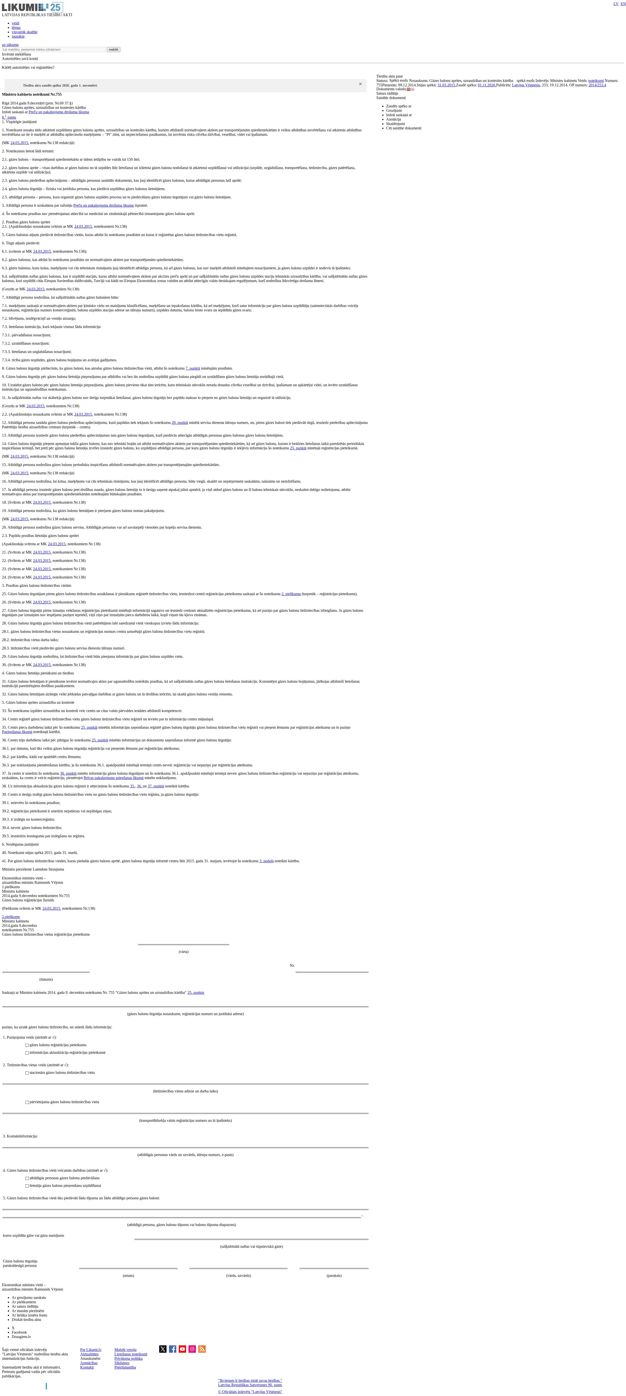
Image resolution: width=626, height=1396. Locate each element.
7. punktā (193, 368)
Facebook (19, 1332)
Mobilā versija (125, 1350)
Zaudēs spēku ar (398, 106)
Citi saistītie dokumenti (403, 128)
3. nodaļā (266, 861)
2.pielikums (11, 917)
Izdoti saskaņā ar (399, 115)
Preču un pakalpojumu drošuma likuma (59, 112)
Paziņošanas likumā (17, 732)
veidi (15, 23)
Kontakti (87, 1367)
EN (623, 4)
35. (132, 786)
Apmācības (89, 1363)
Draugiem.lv (21, 1337)
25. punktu (196, 992)
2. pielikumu (291, 594)
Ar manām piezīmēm (28, 1311)
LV (616, 4)
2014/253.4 (597, 85)
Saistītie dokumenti (391, 98)
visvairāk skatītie (24, 32)
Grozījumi (394, 110)
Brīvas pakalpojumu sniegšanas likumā (114, 778)
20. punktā (180, 422)
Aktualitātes (89, 1354)
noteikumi (596, 81)
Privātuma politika (128, 1358)
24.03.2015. (20, 143)
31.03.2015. (446, 85)
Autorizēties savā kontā (20, 59)
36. (140, 786)
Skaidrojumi (395, 124)
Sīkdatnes (121, 1363)
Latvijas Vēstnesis (526, 85)
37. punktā (156, 786)
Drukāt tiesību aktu (26, 1319)
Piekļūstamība (125, 1367)
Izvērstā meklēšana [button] (16, 54)
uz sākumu (10, 45)
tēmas (16, 27)
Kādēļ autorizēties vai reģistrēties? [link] (28, 67)
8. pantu (9, 117)
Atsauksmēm (90, 1358)
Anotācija (393, 119)
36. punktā (68, 773)
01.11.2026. (487, 85)
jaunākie (18, 36)
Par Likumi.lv (90, 1350)
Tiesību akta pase (390, 76)
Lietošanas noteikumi (130, 1354)
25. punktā (298, 448)
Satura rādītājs (387, 93)
